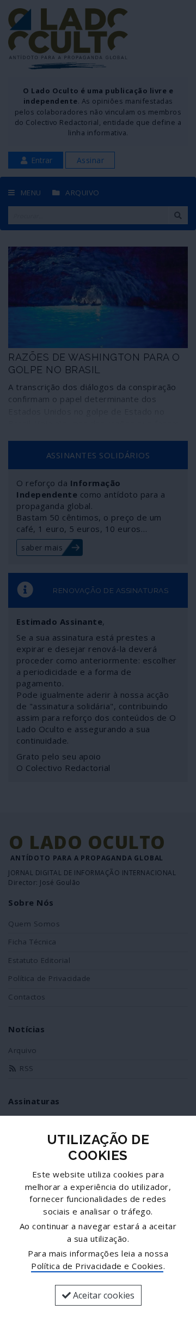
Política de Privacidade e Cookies (97, 1265)
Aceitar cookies (102, 1295)
